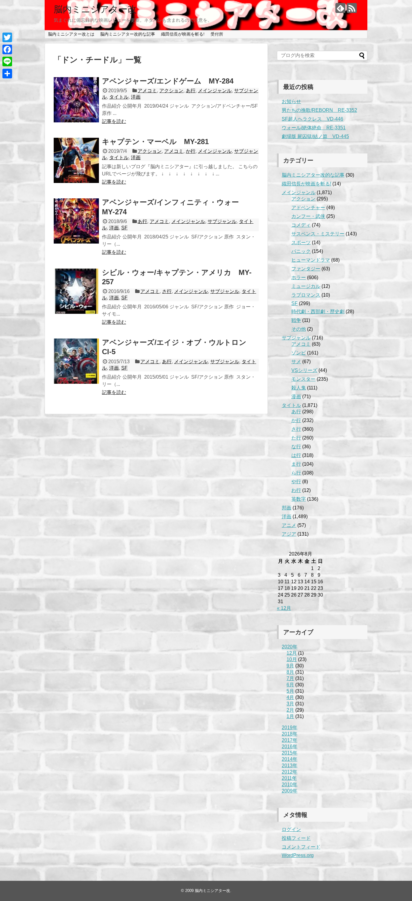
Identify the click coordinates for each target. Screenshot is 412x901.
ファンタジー (305, 268)
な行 (296, 446)
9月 (290, 665)
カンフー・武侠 (308, 216)
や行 (296, 481)
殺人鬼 (298, 387)
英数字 (298, 499)
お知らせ (291, 101)
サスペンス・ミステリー (317, 233)
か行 (190, 151)
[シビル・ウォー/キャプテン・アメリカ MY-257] (76, 291)
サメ (296, 361)
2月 (290, 710)
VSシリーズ (304, 370)
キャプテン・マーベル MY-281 (155, 141)
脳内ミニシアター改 (95, 9)
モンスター (303, 379)
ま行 (296, 464)
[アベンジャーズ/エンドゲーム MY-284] (76, 99)
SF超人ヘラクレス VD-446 (312, 118)
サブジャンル (222, 221)
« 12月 (284, 608)
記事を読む (114, 121)
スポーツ (301, 242)
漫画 (296, 396)
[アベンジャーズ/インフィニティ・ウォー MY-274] (76, 221)
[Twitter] (7, 37)
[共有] (7, 74)
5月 (290, 691)
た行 (296, 437)
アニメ (289, 525)
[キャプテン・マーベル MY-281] (76, 160)
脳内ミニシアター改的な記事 (127, 34)
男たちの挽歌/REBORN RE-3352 (319, 110)
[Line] (7, 61)
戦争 (296, 320)
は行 (296, 455)
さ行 (167, 291)
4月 (290, 697)
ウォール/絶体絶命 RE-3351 (314, 127)
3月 (290, 703)
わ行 (296, 490)
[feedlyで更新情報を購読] (340, 8)
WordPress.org (298, 855)
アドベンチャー (308, 207)
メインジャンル (215, 90)
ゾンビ (298, 352)
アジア (289, 534)
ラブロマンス (305, 295)
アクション (171, 90)
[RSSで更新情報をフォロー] (352, 8)
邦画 (286, 507)
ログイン (291, 829)
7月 (290, 678)
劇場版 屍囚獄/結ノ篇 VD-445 (315, 136)
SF (124, 227)
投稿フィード (296, 838)
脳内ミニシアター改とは (71, 34)
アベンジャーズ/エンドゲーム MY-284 (167, 81)
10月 (292, 659)
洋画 (136, 96)
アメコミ (147, 90)
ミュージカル (305, 286)
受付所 (217, 34)
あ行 (190, 90)
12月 (292, 653)
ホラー (298, 277)
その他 (298, 329)
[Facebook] (7, 49)
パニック (301, 251)
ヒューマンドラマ (310, 260)
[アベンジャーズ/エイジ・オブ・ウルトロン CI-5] (76, 361)
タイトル (118, 96)
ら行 (296, 472)
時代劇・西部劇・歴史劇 (317, 311)
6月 (290, 684)
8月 (290, 672)
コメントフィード (301, 846)
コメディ (301, 225)
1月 (290, 716)
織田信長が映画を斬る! (182, 34)
